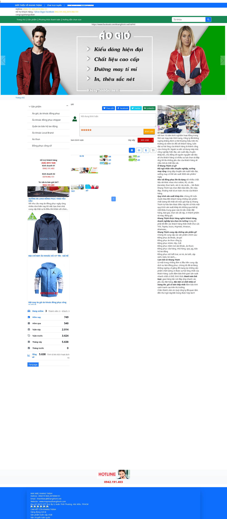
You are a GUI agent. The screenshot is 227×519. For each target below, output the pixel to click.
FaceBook (50, 12)
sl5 (110, 160)
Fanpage (33, 364)
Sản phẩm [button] (32, 19)
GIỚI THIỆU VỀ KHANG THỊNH (28, 5)
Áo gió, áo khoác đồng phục (46, 113)
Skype (42, 12)
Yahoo (37, 12)
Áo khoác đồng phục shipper (46, 119)
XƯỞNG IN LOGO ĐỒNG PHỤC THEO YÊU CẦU (47, 206)
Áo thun (36, 139)
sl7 (87, 190)
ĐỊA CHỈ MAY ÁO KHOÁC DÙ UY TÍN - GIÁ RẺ (48, 262)
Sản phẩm (36, 106)
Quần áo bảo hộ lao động (45, 126)
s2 (109, 163)
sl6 (110, 156)
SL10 (82, 156)
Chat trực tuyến (54, 5)
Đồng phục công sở (42, 145)
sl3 (138, 160)
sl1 (138, 156)
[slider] (86, 130)
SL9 (72, 191)
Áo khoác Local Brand (43, 132)
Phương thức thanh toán (49, 19)
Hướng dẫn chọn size (72, 19)
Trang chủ (21, 19)
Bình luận (149, 131)
